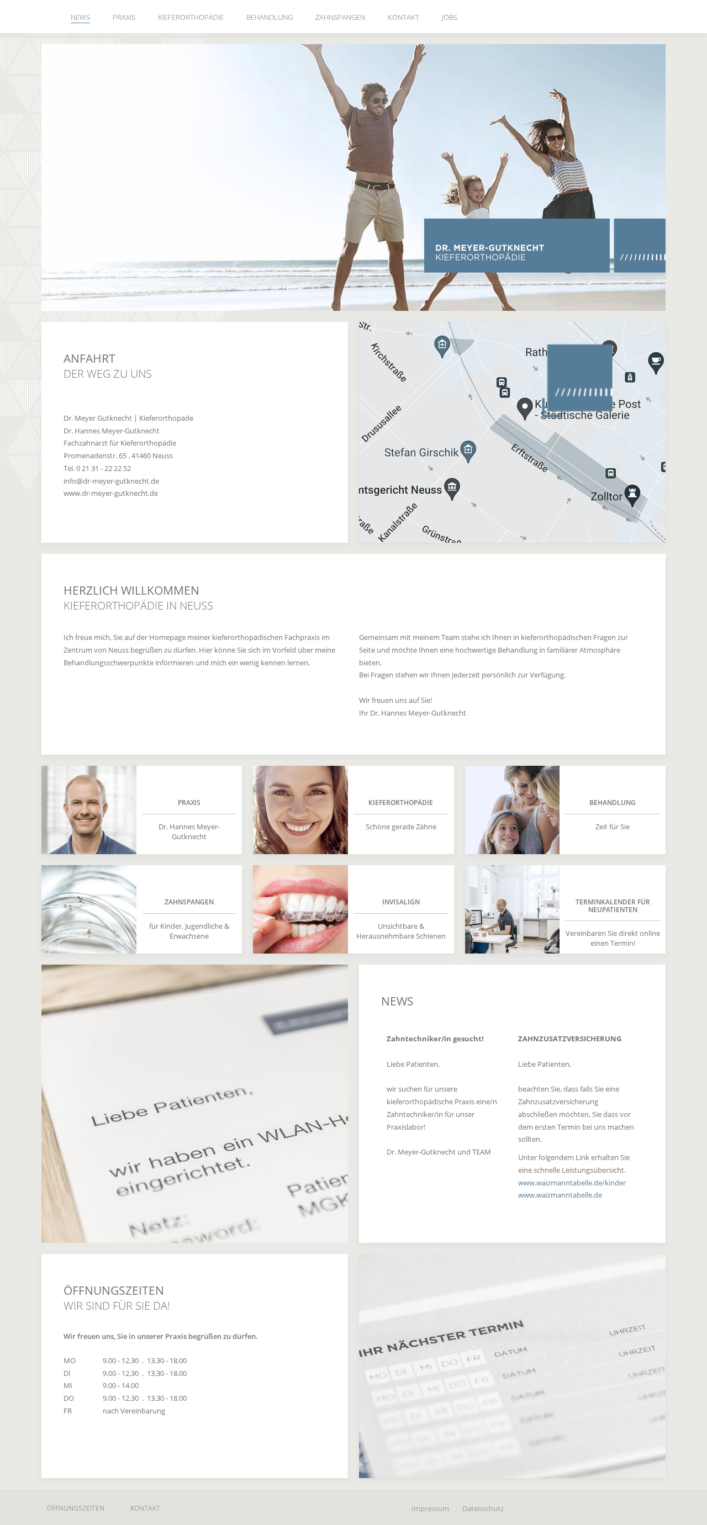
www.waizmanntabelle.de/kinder (572, 1183)
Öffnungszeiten (75, 1508)
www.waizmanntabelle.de (560, 1195)
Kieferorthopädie (191, 17)
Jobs (449, 17)
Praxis (124, 17)
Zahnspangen (340, 17)
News (80, 17)
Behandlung (269, 17)
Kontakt (403, 17)
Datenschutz (483, 1508)
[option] (353, 177)
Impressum (430, 1508)
